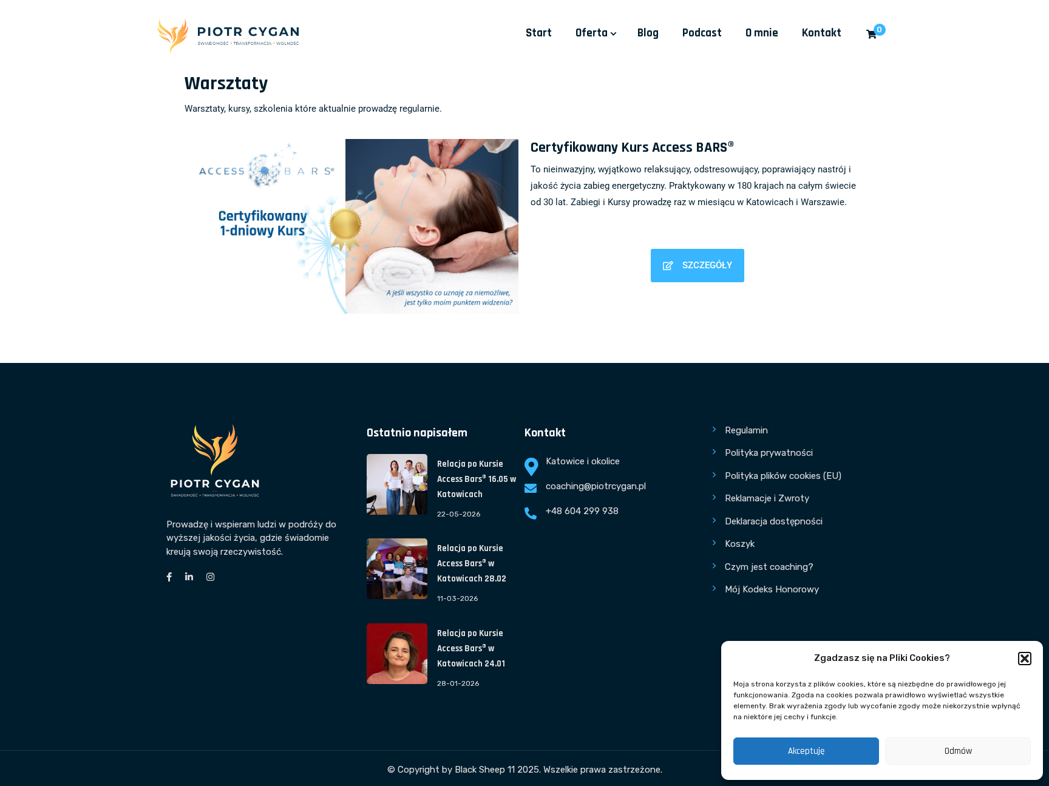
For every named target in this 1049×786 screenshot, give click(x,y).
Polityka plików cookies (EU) (783, 475)
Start (539, 33)
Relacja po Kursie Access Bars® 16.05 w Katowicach (476, 479)
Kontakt (821, 33)
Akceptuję (806, 751)
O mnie (761, 33)
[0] (871, 35)
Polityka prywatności (769, 452)
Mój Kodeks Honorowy (772, 589)
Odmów (958, 751)
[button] (1025, 658)
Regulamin (746, 430)
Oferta (591, 33)
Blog (648, 33)
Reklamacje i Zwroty (767, 498)
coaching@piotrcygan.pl (596, 486)
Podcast (702, 33)
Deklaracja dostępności (774, 521)
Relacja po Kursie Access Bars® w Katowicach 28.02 (471, 563)
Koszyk (740, 543)
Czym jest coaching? (769, 566)
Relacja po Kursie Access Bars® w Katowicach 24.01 (471, 648)
